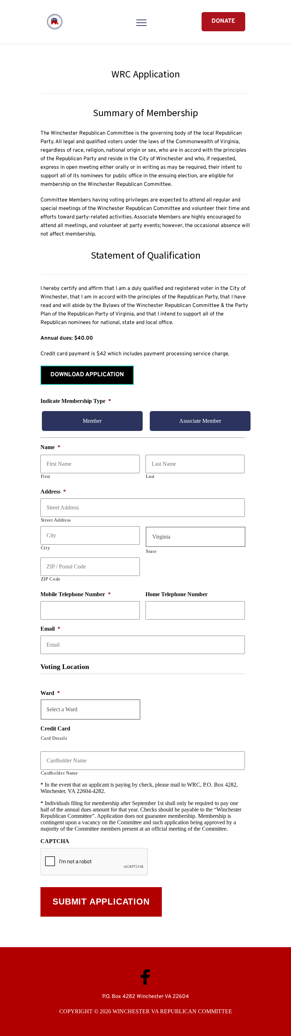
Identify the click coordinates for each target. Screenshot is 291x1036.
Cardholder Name (59, 773)
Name (50, 447)
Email (50, 629)
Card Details (54, 738)
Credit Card (55, 728)
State (151, 551)
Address (53, 492)
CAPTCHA (54, 841)
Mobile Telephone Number (75, 594)
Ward (50, 693)
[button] (141, 22)
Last (150, 476)
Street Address (56, 520)
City (45, 547)
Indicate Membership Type (75, 401)
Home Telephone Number (177, 594)
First (45, 476)
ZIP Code (51, 579)
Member (92, 421)
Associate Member (200, 421)
